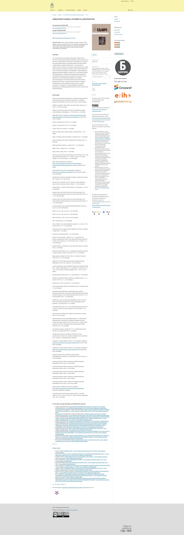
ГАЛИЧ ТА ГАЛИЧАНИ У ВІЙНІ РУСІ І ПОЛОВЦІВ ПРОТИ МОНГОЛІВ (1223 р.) (85, 454)
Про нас (52, 10)
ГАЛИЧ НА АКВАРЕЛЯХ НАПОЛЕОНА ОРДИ (76, 462)
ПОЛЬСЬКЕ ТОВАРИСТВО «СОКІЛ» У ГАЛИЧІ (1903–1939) (85, 440)
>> (56, 443)
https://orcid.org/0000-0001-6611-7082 (59, 33)
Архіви (79, 10)
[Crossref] (123, 89)
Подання (60, 10)
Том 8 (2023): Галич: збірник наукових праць (73, 14)
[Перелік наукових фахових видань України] (123, 75)
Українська (117, 21)
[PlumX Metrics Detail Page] (56, 492)
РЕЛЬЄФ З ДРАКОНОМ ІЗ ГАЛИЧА (73, 459)
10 (63, 484)
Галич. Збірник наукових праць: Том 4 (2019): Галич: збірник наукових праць (87, 422)
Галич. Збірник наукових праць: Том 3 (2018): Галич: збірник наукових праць (86, 408)
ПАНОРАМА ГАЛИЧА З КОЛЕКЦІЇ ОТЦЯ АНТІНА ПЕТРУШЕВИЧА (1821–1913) (83, 468)
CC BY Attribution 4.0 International (70, 510)
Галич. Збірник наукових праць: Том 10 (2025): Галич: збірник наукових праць (81, 437)
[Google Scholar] (120, 82)
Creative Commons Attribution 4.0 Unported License (102, 139)
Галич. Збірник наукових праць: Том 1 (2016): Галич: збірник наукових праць (81, 457)
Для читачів (117, 30)
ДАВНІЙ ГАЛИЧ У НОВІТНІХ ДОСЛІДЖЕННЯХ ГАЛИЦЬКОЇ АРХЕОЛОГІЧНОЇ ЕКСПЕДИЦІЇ (87, 465)
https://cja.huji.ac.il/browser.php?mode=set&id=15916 (65, 349)
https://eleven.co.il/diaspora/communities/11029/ (64, 172)
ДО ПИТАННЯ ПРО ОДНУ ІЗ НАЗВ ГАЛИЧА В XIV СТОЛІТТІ (78, 456)
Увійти (132, 1)
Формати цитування (98, 76)
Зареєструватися (125, 1)
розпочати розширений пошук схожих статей (74, 487)
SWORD (99, 201)
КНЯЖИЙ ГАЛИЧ (68, 451)
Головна (54, 14)
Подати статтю (119, 53)
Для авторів (117, 32)
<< (53, 484)
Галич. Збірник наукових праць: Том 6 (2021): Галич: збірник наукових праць (81, 440)
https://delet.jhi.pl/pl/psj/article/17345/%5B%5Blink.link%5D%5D (68, 388)
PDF (95, 54)
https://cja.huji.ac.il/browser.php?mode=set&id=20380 (65, 342)
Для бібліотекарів (118, 34)
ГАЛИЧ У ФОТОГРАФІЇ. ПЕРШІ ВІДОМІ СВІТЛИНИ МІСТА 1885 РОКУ (85, 428)
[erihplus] (123, 98)
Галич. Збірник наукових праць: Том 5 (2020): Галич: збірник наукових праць (89, 415)
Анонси (85, 10)
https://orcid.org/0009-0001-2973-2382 (59, 28)
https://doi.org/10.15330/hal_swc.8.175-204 (65, 38)
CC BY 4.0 (102, 121)
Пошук (131, 10)
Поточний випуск (70, 10)
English (116, 19)
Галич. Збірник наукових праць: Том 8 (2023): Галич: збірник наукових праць (83, 427)
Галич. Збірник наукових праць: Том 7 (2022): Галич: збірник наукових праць (81, 419)
